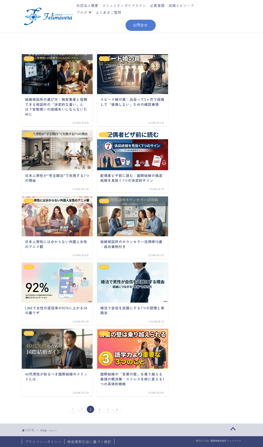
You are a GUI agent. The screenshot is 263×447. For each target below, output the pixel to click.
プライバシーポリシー (43, 441)
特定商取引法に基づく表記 (89, 441)
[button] (84, 12)
